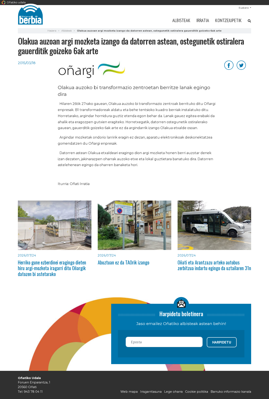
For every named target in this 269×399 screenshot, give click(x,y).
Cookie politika (196, 392)
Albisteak (181, 20)
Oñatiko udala (16, 2)
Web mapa (129, 392)
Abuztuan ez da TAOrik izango (123, 262)
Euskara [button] (244, 7)
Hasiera (51, 30)
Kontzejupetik (228, 20)
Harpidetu (221, 342)
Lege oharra (173, 392)
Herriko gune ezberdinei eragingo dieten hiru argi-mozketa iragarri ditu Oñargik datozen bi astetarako (52, 268)
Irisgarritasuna (151, 392)
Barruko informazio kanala (231, 392)
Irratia (202, 20)
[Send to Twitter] (241, 65)
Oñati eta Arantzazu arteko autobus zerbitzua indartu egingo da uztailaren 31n (214, 265)
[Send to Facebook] (228, 65)
